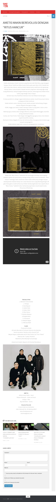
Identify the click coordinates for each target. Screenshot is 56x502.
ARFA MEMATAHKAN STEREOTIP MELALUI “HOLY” (23, 434)
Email (28, 462)
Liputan (5, 16)
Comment (6, 452)
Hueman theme (19, 499)
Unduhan (32, 12)
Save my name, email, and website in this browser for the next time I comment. (24, 473)
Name (6, 462)
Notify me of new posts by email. (11, 482)
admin (5, 31)
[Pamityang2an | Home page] (5, 5)
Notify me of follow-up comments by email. (14, 478)
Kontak (38, 12)
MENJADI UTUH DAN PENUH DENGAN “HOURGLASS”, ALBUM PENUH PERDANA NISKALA (39, 436)
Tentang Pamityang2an (14, 12)
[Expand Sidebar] (53, 16)
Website (6, 467)
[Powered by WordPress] (8, 498)
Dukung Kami (25, 12)
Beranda (5, 12)
